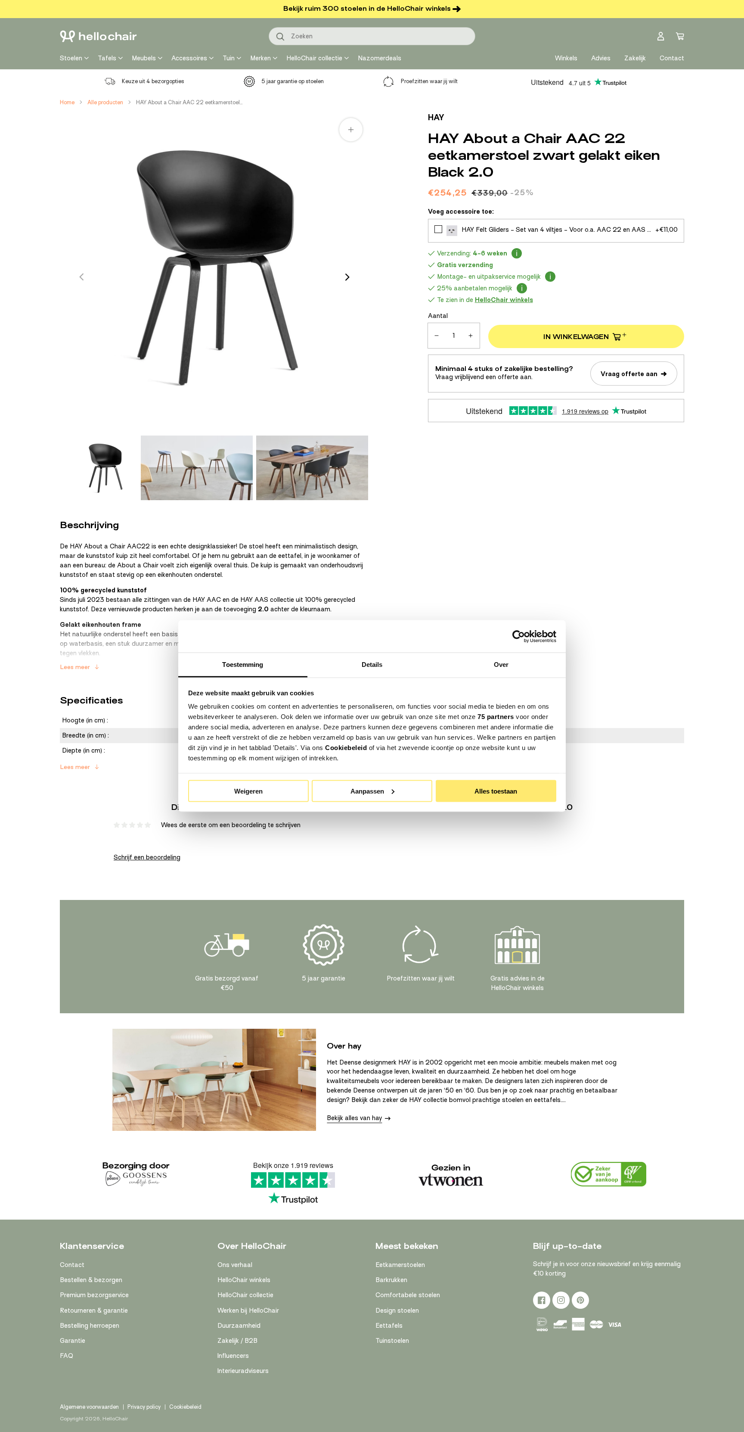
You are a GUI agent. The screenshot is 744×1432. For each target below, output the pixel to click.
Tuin (229, 58)
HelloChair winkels (243, 1279)
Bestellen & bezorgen (91, 1279)
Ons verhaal (234, 1264)
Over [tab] (501, 664)
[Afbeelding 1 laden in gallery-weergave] (105, 468)
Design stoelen (397, 1310)
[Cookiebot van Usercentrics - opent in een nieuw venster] (518, 636)
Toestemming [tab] (242, 664)
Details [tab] (372, 664)
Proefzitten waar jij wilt (429, 81)
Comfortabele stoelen (407, 1295)
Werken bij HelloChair (248, 1310)
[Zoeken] (280, 37)
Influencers (233, 1355)
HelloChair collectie (314, 58)
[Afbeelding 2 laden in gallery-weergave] (197, 468)
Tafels (107, 58)
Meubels (144, 58)
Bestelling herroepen (89, 1325)
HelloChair (115, 1419)
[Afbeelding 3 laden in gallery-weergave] (312, 468)
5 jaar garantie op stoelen (292, 81)
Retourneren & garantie (94, 1310)
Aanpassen (367, 790)
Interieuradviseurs (243, 1370)
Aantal (438, 315)
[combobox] (372, 36)
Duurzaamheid (238, 1325)
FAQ (66, 1355)
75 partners (495, 716)
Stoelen (71, 58)
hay (436, 117)
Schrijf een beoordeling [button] (147, 857)
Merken (260, 58)
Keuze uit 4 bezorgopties (153, 81)
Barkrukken (391, 1279)
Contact (72, 1264)
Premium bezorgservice (94, 1295)
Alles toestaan (495, 790)
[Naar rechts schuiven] (347, 277)
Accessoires (189, 58)
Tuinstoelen (392, 1340)
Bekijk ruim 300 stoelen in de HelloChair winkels (367, 8)
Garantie (72, 1340)
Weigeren (248, 790)
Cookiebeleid (346, 747)
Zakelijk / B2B (237, 1340)
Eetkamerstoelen (400, 1264)
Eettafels (389, 1325)
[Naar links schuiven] (81, 277)
